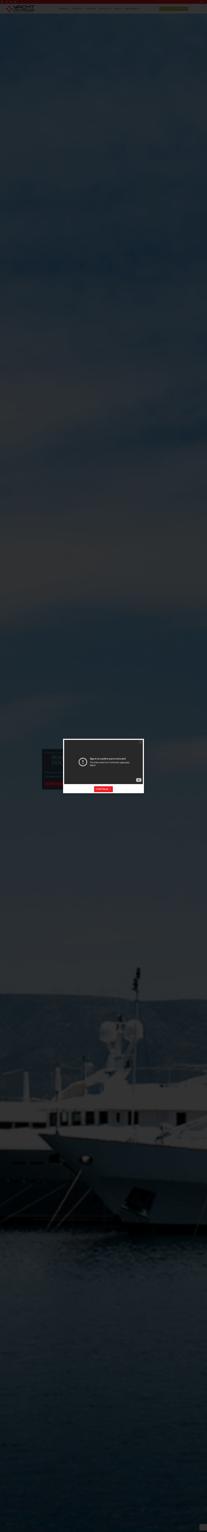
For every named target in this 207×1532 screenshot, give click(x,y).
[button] (141, 742)
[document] (103, 766)
